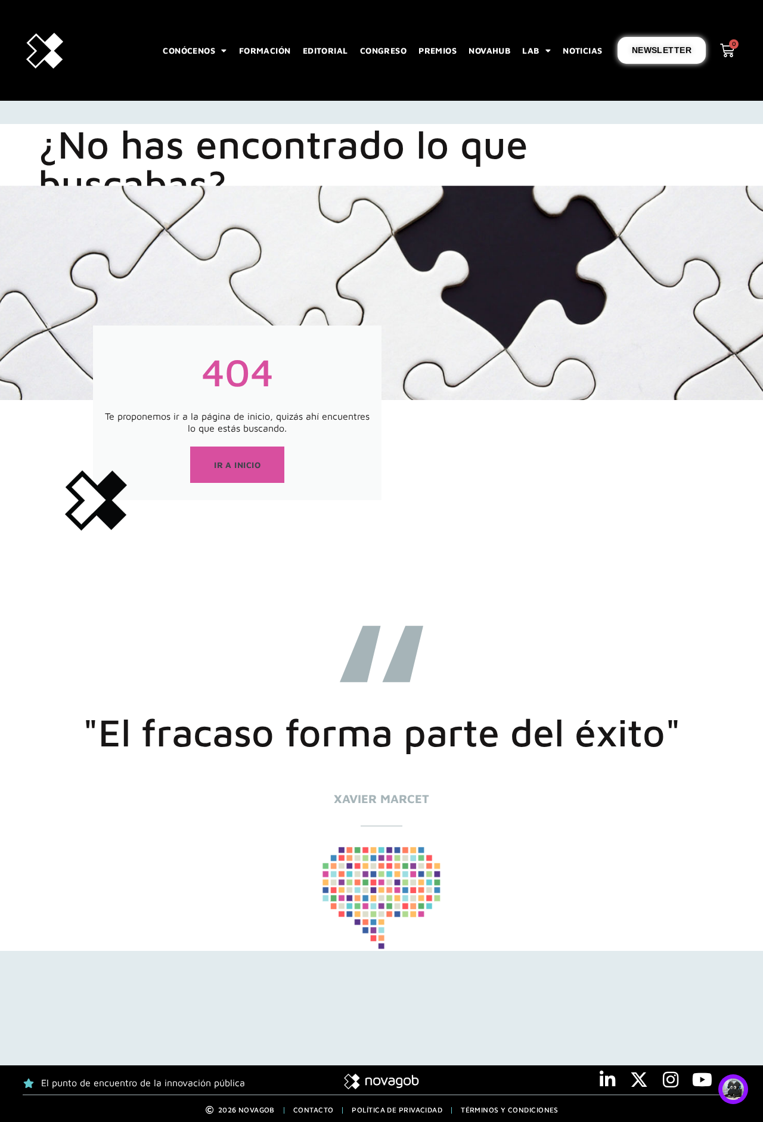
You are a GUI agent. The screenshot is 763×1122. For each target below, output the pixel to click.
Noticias (583, 50)
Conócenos (189, 50)
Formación (265, 50)
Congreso (383, 50)
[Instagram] (671, 1080)
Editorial (325, 50)
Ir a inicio (237, 465)
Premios (437, 50)
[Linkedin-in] (607, 1080)
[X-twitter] (639, 1080)
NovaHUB (489, 50)
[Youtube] (702, 1080)
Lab (530, 50)
